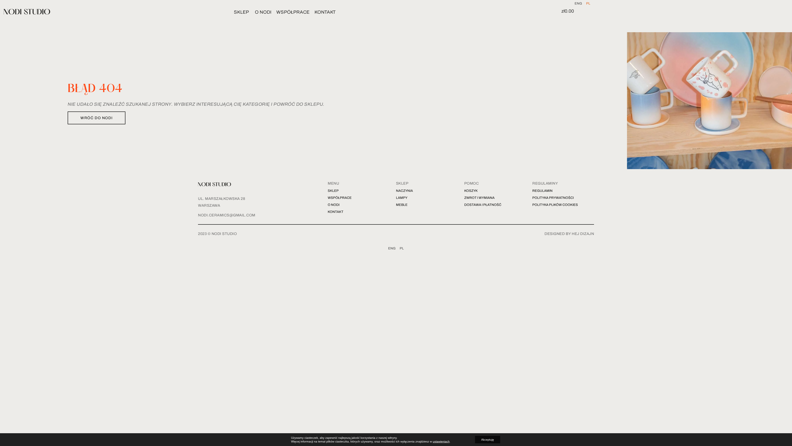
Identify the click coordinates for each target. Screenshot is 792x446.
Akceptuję (487, 439)
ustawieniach (441, 441)
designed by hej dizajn (569, 234)
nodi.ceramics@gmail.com (226, 215)
